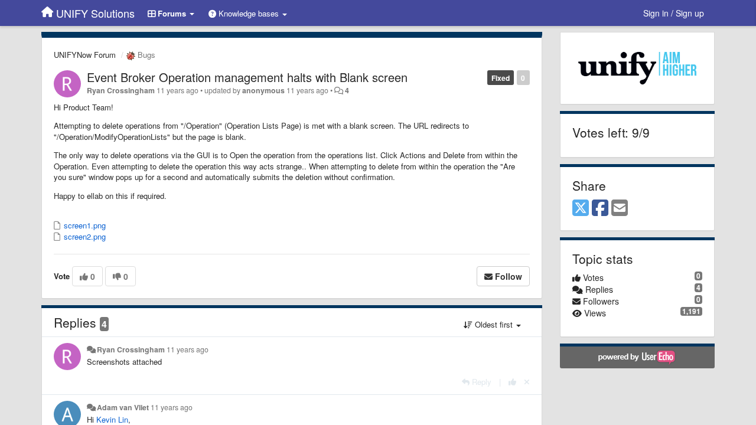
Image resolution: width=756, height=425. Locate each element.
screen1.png (83, 225)
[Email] (619, 208)
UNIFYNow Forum (85, 54)
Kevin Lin (112, 419)
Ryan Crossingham (121, 90)
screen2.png (83, 236)
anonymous (263, 90)
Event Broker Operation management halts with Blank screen (247, 77)
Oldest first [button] (493, 324)
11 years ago (187, 349)
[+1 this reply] (512, 381)
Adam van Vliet (123, 407)
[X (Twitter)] (580, 208)
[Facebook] (600, 208)
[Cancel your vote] (527, 381)
